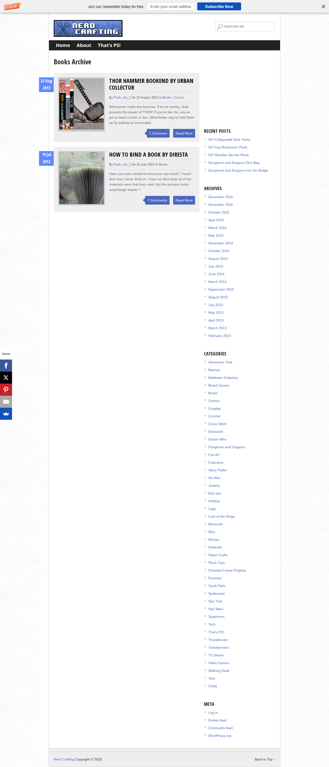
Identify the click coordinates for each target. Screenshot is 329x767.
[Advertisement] (240, 86)
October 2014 (218, 251)
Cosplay (214, 408)
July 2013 (215, 305)
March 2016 (217, 228)
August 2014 (218, 258)
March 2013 (217, 328)
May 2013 (216, 312)
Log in (213, 712)
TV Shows (216, 655)
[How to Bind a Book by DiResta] (81, 178)
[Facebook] (6, 366)
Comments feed (220, 728)
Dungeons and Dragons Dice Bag (233, 163)
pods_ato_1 (122, 97)
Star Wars (215, 609)
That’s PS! (109, 45)
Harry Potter (217, 470)
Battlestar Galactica (223, 378)
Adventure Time (220, 362)
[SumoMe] (6, 414)
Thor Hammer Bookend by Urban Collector (151, 84)
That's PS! (216, 632)
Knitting (214, 501)
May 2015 (216, 235)
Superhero (216, 617)
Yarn (211, 678)
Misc (211, 532)
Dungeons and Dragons (226, 447)
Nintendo (215, 547)
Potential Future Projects (227, 570)
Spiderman (216, 593)
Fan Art (213, 455)
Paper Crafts (218, 555)
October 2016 (218, 212)
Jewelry (214, 485)
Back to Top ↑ (265, 759)
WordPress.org (219, 736)
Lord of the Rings (221, 516)
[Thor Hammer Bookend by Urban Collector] (81, 104)
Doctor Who (217, 439)
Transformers (218, 647)
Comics (179, 97)
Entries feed (217, 720)
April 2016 (216, 220)
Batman (214, 370)
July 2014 (215, 266)
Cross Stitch (217, 424)
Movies (213, 539)
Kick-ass (214, 493)
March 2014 (217, 282)
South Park (216, 586)
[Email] (6, 402)
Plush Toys (216, 563)
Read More (184, 133)
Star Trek (215, 601)
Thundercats (218, 640)
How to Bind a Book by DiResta (148, 154)
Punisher (215, 578)
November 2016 (220, 205)
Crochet (214, 416)
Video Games (218, 663)
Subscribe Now (219, 6)
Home (63, 45)
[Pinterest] (6, 390)
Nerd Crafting (88, 28)
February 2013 (219, 336)
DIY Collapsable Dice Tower (229, 139)
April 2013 (216, 320)
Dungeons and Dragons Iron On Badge (238, 170)
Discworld (215, 432)
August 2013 (218, 297)
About (84, 45)
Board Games (219, 385)
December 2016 (220, 197)
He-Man (214, 478)
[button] (164, 6)
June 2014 (216, 274)
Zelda (212, 686)
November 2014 (220, 243)
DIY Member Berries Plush (228, 155)
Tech (212, 624)
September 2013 (221, 289)
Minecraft (215, 524)
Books (167, 97)
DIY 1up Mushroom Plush (227, 147)
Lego (212, 509)
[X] (6, 378)
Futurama (215, 462)
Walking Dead (218, 671)
